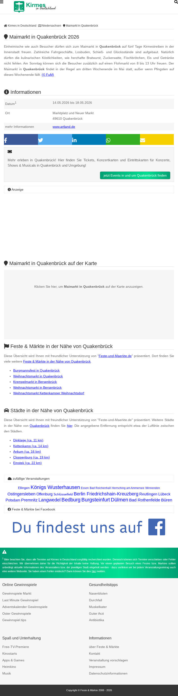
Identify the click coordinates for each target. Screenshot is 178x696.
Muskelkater (98, 607)
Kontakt (94, 653)
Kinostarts (9, 653)
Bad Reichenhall (100, 488)
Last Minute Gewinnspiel (20, 600)
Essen (85, 488)
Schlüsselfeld (63, 494)
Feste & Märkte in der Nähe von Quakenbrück (57, 361)
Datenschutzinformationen (108, 673)
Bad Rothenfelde (144, 500)
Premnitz (29, 500)
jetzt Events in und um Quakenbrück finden (135, 175)
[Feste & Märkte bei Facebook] (89, 539)
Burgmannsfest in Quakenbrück (36, 370)
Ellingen (24, 488)
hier (69, 425)
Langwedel (49, 499)
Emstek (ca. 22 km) (27, 463)
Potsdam (13, 500)
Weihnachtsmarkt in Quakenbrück (38, 376)
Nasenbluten (98, 593)
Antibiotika (96, 620)
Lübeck (164, 494)
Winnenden (152, 488)
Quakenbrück (39, 425)
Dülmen (119, 500)
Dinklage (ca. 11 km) (28, 440)
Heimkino (9, 667)
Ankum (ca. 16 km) (27, 451)
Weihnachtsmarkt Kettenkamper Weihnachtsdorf (48, 393)
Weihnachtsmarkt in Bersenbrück (37, 387)
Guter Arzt (96, 613)
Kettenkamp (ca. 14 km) (30, 446)
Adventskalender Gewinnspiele (25, 607)
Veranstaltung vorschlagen (108, 660)
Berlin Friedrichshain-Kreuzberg (106, 493)
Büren (166, 500)
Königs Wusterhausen (55, 487)
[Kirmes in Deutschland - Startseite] (46, 7)
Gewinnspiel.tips (14, 620)
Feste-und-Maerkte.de (115, 356)
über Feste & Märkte (104, 647)
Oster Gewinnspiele (16, 613)
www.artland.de (64, 126)
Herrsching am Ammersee (128, 488)
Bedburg (70, 500)
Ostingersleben (21, 494)
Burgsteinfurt (95, 500)
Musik (6, 673)
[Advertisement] (89, 226)
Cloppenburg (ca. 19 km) (31, 457)
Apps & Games (13, 660)
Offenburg (44, 494)
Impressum (97, 667)
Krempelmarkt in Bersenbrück (35, 382)
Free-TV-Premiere (15, 647)
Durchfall (95, 600)
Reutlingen (148, 494)
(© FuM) (48, 74)
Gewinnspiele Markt (16, 593)
